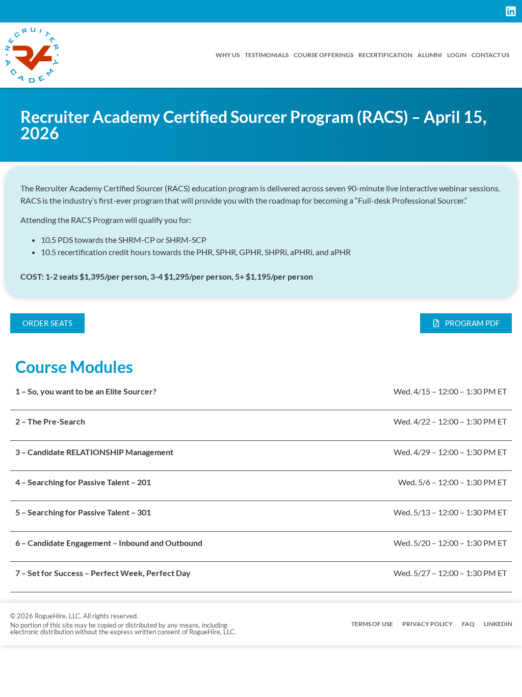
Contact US (490, 55)
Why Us (228, 55)
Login (456, 55)
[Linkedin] (511, 11)
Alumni (429, 55)
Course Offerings (323, 55)
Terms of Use (372, 624)
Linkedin (498, 624)
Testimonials (267, 55)
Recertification (385, 55)
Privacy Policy (427, 624)
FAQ (468, 624)
